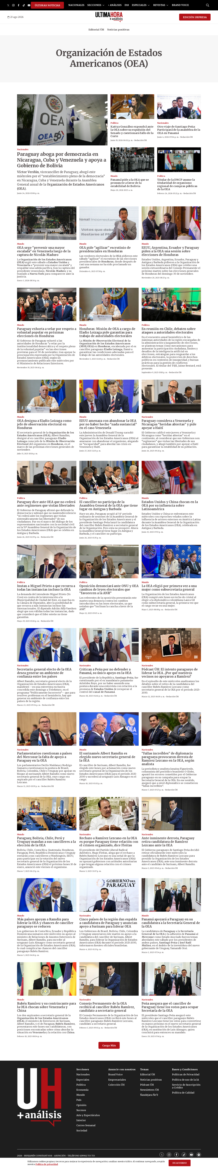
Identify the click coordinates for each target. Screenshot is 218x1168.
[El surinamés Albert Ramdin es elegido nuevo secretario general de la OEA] (109, 729)
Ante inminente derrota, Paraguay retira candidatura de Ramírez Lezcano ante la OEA (168, 841)
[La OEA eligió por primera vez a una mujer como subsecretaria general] (171, 561)
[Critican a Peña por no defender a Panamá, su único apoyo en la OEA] (109, 645)
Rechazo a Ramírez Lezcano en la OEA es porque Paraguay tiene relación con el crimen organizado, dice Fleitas (108, 841)
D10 (127, 5)
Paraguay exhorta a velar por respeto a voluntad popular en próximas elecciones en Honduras (46, 332)
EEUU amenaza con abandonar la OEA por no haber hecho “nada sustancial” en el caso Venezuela (108, 424)
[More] (103, 5)
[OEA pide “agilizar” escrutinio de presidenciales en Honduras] (109, 223)
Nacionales (22, 149)
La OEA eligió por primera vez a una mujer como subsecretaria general (169, 587)
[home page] (109, 17)
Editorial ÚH (96, 29)
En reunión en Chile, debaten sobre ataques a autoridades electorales (169, 330)
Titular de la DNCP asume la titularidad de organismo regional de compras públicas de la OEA (177, 184)
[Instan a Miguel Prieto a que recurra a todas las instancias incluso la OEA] (46, 561)
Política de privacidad (46, 1164)
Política (114, 123)
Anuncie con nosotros (122, 1069)
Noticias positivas (118, 29)
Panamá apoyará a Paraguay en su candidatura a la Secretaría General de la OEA (171, 922)
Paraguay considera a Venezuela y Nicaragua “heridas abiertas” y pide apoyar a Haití (169, 424)
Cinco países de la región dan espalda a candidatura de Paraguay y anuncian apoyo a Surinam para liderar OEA (108, 922)
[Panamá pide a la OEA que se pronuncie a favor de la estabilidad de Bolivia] (132, 159)
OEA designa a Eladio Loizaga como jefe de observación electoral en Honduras (44, 424)
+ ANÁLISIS (115, 5)
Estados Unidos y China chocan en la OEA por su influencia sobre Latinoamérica (170, 505)
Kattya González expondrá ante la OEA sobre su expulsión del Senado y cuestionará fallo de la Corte (131, 131)
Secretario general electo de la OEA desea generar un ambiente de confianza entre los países (44, 672)
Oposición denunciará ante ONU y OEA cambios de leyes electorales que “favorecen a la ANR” (109, 589)
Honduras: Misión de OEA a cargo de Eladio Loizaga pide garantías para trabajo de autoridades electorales (107, 332)
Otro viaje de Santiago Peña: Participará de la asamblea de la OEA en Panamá (178, 130)
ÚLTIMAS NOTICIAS (47, 5)
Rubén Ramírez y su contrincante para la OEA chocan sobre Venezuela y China (46, 1007)
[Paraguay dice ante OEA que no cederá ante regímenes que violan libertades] (46, 477)
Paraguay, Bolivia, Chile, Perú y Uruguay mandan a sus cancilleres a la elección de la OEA (46, 841)
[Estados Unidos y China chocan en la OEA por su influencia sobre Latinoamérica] (171, 477)
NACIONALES (76, 5)
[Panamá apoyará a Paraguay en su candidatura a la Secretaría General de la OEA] (171, 895)
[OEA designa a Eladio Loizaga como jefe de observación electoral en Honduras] (46, 396)
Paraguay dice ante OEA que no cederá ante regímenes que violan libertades (46, 503)
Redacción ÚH (140, 140)
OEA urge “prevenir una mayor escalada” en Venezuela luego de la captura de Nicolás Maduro (43, 251)
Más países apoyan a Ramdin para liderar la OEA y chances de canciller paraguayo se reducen (45, 922)
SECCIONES (94, 5)
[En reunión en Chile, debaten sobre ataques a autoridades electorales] (171, 304)
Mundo (114, 176)
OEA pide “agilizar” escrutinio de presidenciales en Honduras (105, 249)
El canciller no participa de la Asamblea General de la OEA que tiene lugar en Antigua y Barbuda (108, 505)
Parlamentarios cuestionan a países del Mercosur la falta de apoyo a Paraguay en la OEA (44, 757)
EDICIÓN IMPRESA (195, 17)
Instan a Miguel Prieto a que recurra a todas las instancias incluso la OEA (46, 587)
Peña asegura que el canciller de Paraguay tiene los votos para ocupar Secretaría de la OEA (170, 1007)
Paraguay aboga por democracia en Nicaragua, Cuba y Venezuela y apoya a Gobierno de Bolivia (61, 160)
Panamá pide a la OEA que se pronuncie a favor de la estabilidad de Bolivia (129, 183)
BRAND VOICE (180, 5)
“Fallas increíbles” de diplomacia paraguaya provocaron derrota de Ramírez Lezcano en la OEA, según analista (168, 759)
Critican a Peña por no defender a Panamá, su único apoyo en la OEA (105, 671)
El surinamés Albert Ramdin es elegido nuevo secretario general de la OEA (107, 757)
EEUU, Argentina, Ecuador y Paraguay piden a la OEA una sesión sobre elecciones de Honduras (170, 251)
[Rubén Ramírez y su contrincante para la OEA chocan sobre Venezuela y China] (46, 979)
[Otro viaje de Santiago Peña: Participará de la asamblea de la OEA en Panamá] (179, 106)
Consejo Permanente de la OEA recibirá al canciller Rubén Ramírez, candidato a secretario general (107, 1007)
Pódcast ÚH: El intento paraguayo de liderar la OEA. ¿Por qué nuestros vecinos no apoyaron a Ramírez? (170, 672)
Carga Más (109, 1045)
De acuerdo (179, 1163)
